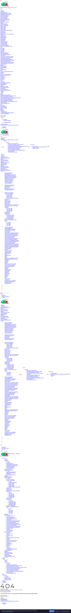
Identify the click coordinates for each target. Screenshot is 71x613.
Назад (7, 458)
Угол (9, 509)
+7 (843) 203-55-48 (4, 111)
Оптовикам (2, 138)
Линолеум (8, 462)
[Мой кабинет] (0, 445)
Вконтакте (4, 126)
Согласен (51, 611)
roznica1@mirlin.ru (4, 600)
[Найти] (1, 9)
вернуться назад (3, 590)
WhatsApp (4, 127)
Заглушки (10, 493)
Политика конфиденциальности (8, 611)
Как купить (7, 576)
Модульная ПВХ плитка (11, 516)
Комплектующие (10, 533)
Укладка (8, 563)
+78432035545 (4, 113)
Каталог (6, 459)
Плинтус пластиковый (13, 482)
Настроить (57, 611)
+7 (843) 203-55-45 (5, 134)
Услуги (6, 560)
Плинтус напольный (10, 479)
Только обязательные (65, 611)
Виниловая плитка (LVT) (11, 471)
